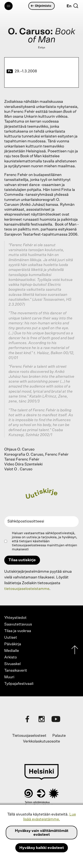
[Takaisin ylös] (75, 651)
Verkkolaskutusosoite (41, 741)
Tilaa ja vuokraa (17, 631)
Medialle (11, 651)
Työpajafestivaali (18, 684)
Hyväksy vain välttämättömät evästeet (41, 833)
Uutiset (10, 638)
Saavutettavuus (18, 624)
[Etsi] (75, 5)
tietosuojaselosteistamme (26, 589)
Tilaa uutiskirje (22, 560)
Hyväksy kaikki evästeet (41, 848)
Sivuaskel (12, 664)
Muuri (9, 677)
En (69, 6)
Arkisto (10, 657)
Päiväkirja (12, 644)
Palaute (59, 736)
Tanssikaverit (15, 671)
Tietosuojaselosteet (29, 736)
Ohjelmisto (43, 5)
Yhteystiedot (15, 618)
